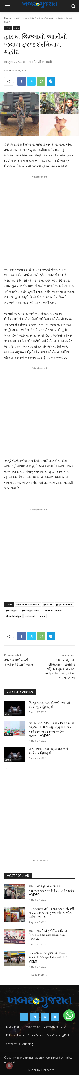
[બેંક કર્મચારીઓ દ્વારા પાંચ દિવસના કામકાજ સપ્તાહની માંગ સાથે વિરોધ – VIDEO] (14, 958)
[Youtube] (55, 1017)
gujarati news (64, 604)
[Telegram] (51, 81)
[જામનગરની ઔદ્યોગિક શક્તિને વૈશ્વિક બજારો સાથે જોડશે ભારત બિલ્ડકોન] (14, 936)
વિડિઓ (8, 734)
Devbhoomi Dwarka (27, 604)
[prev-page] (6, 768)
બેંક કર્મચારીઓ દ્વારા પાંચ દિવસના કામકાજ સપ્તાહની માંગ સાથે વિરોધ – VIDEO (50, 957)
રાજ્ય (17, 18)
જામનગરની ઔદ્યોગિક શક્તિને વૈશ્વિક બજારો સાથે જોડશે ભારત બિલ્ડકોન (48, 935)
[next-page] (13, 768)
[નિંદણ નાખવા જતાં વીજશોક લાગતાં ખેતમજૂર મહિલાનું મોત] (14, 708)
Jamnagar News (31, 610)
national (30, 616)
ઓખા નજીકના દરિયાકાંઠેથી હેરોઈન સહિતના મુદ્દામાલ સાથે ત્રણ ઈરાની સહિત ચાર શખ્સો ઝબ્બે (60, 669)
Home (8, 18)
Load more (38, 974)
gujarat (47, 604)
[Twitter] (31, 81)
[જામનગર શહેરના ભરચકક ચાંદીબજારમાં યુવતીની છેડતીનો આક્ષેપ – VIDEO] (14, 891)
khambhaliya (13, 616)
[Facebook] (21, 81)
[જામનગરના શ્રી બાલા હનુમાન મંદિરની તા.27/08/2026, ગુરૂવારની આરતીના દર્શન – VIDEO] (14, 914)
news (42, 616)
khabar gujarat (53, 610)
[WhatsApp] (41, 81)
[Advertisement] (39, 220)
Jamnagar (12, 610)
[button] (69, 1015)
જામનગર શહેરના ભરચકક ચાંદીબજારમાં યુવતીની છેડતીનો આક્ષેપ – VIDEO (51, 890)
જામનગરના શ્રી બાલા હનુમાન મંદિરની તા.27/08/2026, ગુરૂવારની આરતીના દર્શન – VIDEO (51, 913)
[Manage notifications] (9, 1065)
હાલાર (16, 28)
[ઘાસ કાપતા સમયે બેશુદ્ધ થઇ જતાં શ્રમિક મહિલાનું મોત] (14, 754)
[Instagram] (34, 1017)
